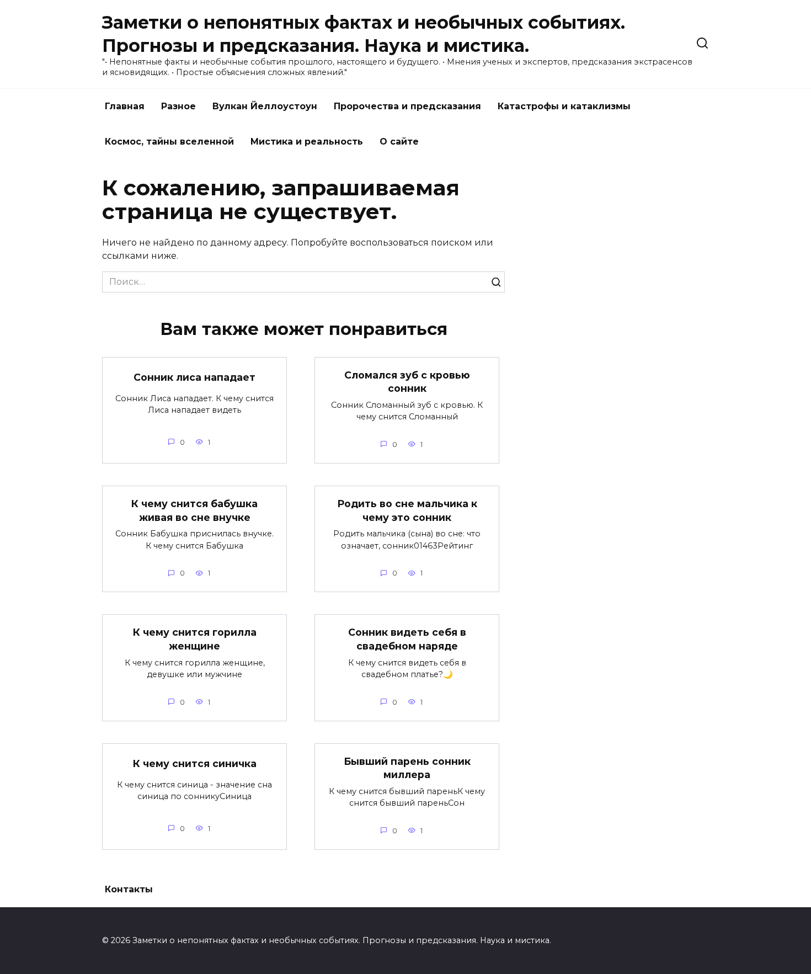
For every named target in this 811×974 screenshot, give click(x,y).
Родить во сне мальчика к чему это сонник (407, 510)
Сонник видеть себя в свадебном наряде (407, 639)
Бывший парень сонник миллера (407, 768)
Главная (125, 106)
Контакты (129, 889)
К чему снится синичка (195, 763)
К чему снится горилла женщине (195, 639)
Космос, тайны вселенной (169, 141)
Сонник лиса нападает (194, 377)
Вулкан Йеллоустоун (264, 106)
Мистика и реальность (306, 141)
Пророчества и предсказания (407, 106)
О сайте (399, 141)
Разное (178, 106)
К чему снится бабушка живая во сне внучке (194, 510)
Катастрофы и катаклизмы (564, 106)
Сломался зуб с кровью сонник (407, 382)
